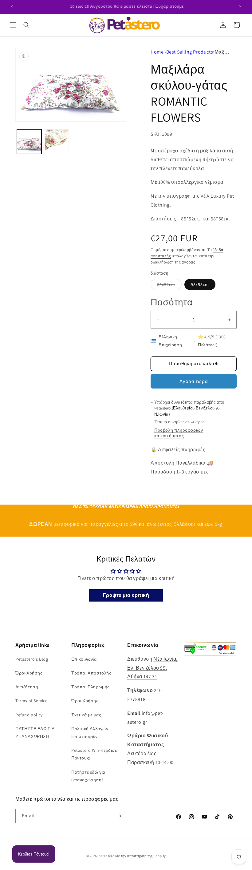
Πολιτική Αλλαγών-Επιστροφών (90, 732)
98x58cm (200, 284)
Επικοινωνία (84, 659)
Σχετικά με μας (86, 715)
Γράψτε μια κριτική (126, 595)
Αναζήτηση (26, 687)
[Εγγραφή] (119, 816)
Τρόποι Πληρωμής (90, 687)
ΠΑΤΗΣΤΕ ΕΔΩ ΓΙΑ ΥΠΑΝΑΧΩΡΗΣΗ (35, 732)
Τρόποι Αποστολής (91, 673)
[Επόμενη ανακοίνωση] (240, 7)
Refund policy (29, 715)
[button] (13, 25)
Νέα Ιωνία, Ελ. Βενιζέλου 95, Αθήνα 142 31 (152, 668)
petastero (106, 856)
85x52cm (169, 285)
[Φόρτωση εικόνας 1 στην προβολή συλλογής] (29, 141)
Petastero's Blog (31, 659)
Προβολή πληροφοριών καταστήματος (178, 432)
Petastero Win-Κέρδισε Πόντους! (94, 754)
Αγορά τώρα (193, 381)
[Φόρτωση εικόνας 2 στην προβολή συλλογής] (57, 141)
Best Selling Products (189, 52)
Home (157, 52)
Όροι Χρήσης (29, 673)
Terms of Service (31, 700)
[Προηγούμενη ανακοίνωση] (12, 7)
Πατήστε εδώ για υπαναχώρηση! (88, 776)
